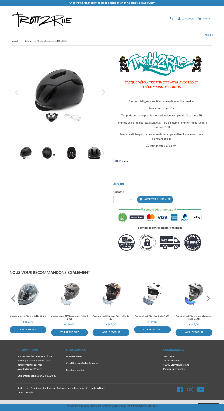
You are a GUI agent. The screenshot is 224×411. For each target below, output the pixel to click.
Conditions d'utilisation (43, 388)
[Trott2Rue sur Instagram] (190, 391)
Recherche (23, 388)
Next (103, 92)
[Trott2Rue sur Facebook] (180, 391)
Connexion (188, 19)
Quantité (118, 192)
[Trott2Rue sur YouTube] (201, 391)
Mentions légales (75, 370)
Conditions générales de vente (82, 363)
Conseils (29, 392)
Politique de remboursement (72, 388)
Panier (206, 19)
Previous (17, 92)
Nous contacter (74, 356)
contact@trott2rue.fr (30, 369)
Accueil (209, 35)
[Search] (171, 19)
